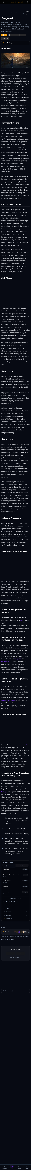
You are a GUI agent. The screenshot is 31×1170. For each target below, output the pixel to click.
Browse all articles (14, 898)
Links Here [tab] (23, 866)
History (6, 38)
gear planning (6, 598)
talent (22, 620)
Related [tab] (10, 866)
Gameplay (21, 13)
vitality (3, 792)
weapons (17, 659)
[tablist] (15, 865)
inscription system (22, 745)
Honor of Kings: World (17, 2)
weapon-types (6, 661)
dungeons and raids (8, 700)
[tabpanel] (15, 883)
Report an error (10, 939)
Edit (5, 35)
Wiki (16, 13)
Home (7, 2)
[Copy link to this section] (29, 49)
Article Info (13, 35)
